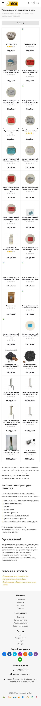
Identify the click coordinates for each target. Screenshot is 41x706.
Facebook (9, 654)
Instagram (20, 654)
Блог (20, 635)
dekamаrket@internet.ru (22, 674)
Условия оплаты (20, 620)
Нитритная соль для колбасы (14, 579)
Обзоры (20, 644)
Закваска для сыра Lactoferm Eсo (15, 576)
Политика (20, 608)
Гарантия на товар (20, 626)
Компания (20, 595)
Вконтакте (4, 654)
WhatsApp (20, 659)
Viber (36, 654)
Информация (20, 613)
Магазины (20, 605)
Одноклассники (25, 654)
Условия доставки (20, 623)
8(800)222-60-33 (22, 670)
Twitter (15, 654)
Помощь (20, 617)
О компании (20, 599)
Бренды (21, 641)
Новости (20, 602)
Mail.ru (30, 654)
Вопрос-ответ (20, 638)
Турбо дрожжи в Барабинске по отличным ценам (19, 583)
